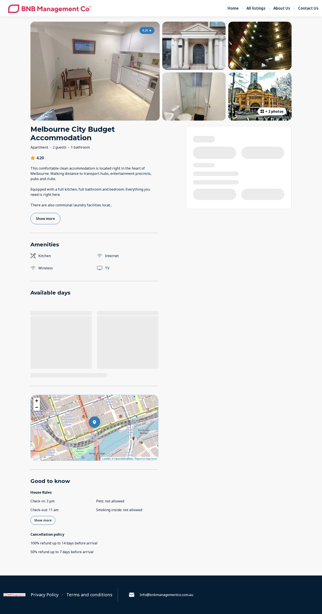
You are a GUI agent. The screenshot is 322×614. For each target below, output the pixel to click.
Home (233, 8)
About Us (281, 8)
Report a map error (145, 458)
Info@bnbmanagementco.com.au (166, 594)
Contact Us (308, 8)
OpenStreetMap (123, 458)
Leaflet (106, 458)
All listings (255, 8)
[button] (100, 433)
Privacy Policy (44, 595)
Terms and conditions (89, 595)
